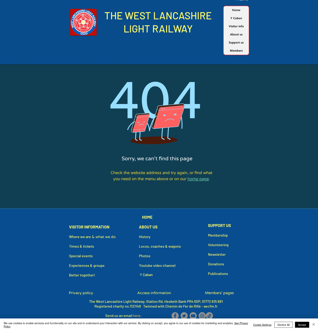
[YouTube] (193, 315)
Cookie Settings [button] (262, 325)
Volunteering (218, 244)
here (136, 315)
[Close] (313, 324)
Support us (236, 42)
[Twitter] (184, 315)
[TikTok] (209, 315)
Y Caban (236, 18)
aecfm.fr (211, 306)
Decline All (284, 325)
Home (236, 10)
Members (236, 50)
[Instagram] (202, 315)
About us (236, 34)
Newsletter (217, 254)
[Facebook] (175, 315)
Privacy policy (81, 293)
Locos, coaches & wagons (160, 246)
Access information (154, 293)
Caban (147, 274)
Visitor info (236, 26)
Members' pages (219, 293)
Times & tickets (81, 246)
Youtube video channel (157, 265)
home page (198, 178)
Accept (302, 325)
